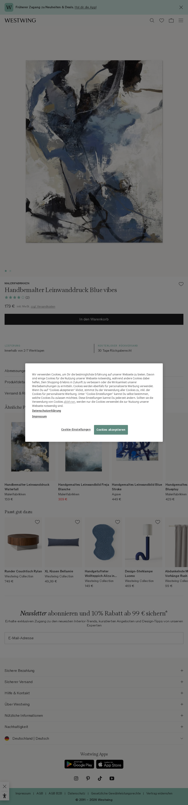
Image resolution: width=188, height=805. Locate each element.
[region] (94, 402)
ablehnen (69, 402)
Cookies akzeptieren (111, 429)
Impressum (39, 416)
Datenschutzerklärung (46, 410)
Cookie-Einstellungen (76, 429)
